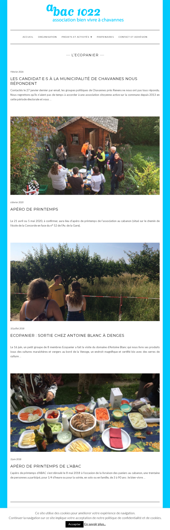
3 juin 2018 (15, 459)
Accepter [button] (74, 524)
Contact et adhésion (133, 37)
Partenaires (105, 37)
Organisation (47, 37)
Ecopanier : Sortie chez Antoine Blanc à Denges (67, 335)
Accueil (28, 37)
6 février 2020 (16, 202)
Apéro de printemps (34, 209)
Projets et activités (76, 37)
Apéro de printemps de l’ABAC (45, 466)
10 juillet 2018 (17, 328)
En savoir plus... (95, 524)
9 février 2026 (16, 71)
